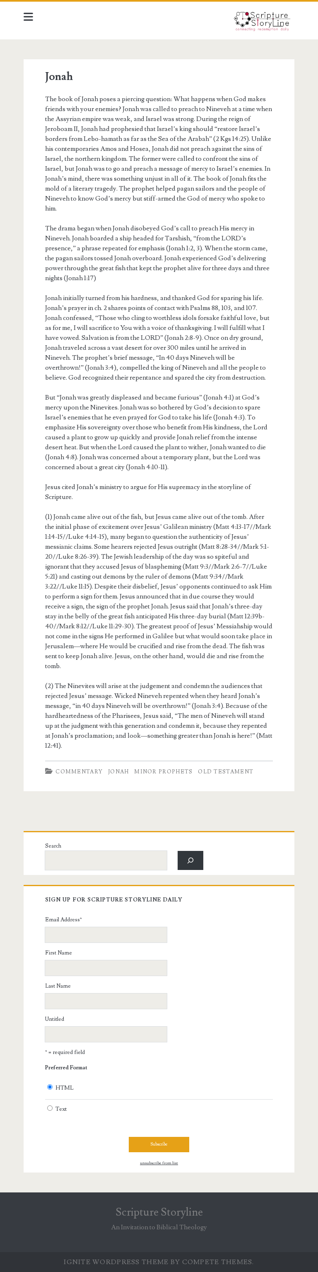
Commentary (79, 771)
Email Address (63, 919)
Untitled (54, 1019)
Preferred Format (66, 1067)
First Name (58, 953)
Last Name (58, 986)
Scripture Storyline (159, 1212)
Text (61, 1109)
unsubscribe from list (159, 1163)
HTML (64, 1088)
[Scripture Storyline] (261, 23)
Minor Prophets (163, 771)
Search (53, 846)
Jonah (59, 77)
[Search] (191, 860)
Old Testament (225, 771)
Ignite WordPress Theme (116, 1262)
